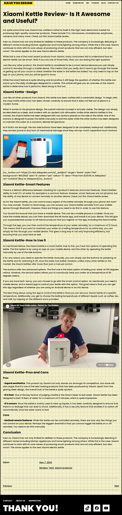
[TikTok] (87, 508)
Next (116, 485)
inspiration (35, 500)
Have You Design (18, 3)
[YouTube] (106, 508)
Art (87, 3)
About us (20, 500)
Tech (51, 467)
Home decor (78, 3)
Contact (7, 500)
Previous (7, 485)
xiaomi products (63, 467)
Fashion (95, 3)
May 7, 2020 (45, 462)
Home (68, 3)
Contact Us (113, 3)
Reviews (43, 467)
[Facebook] (96, 508)
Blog (103, 3)
